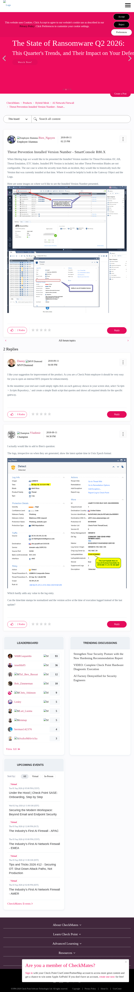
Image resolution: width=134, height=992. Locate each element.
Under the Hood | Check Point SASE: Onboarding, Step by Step (33, 795)
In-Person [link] (48, 776)
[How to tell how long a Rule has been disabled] (6, 340)
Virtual (14, 784)
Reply (117, 330)
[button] (121, 17)
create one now (107, 976)
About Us (104, 989)
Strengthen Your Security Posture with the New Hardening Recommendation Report (98, 656)
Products (27, 102)
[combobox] (81, 119)
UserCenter (117, 989)
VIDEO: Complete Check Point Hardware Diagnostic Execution (99, 667)
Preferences (121, 32)
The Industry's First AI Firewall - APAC (34, 830)
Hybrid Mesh (42, 102)
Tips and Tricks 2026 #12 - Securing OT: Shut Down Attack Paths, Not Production (32, 868)
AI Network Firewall (63, 102)
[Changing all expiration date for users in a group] (128, 340)
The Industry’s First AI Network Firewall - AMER (34, 891)
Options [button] (127, 105)
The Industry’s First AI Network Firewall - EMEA (34, 846)
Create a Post (120, 93)
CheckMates (13, 102)
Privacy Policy (27, 26)
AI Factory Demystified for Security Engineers (95, 678)
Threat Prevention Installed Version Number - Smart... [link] (37, 106)
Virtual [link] (35, 776)
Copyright (76, 989)
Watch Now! (25, 62)
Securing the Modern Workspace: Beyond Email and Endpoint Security (33, 812)
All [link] (24, 776)
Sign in (29, 973)
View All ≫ (13, 749)
